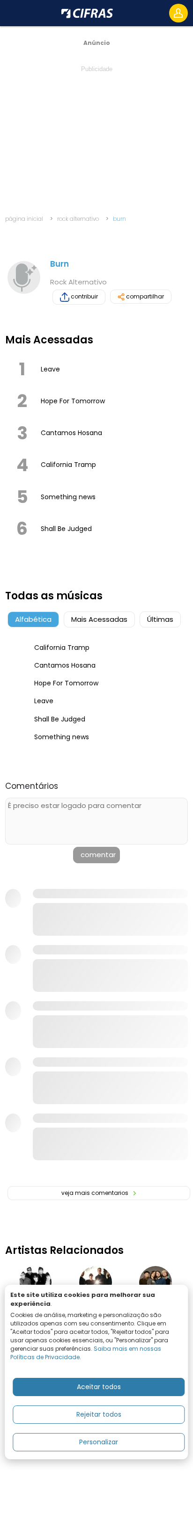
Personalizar (98, 1442)
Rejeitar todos (98, 1414)
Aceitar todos (99, 1386)
